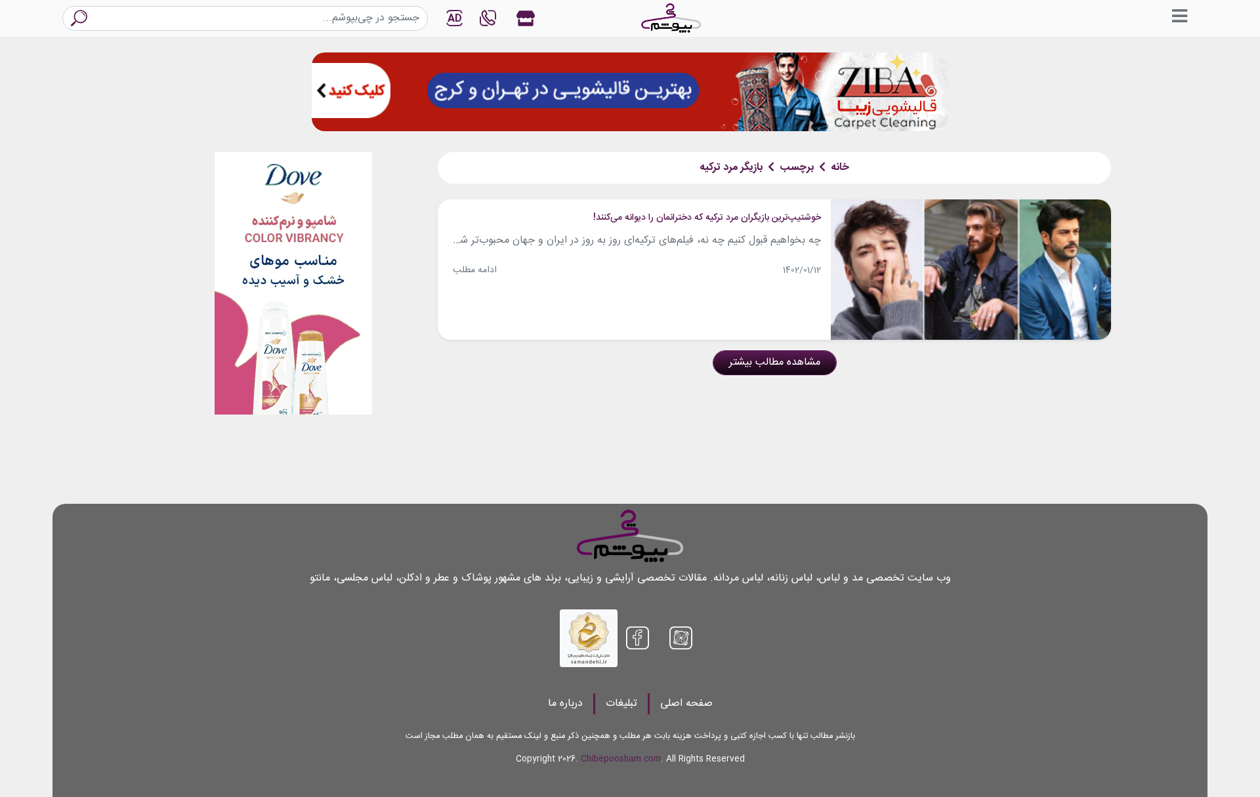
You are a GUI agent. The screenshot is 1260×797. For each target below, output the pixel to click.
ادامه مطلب (475, 270)
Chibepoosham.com (621, 759)
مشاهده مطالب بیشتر (774, 362)
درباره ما (565, 703)
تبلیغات (621, 703)
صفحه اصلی (686, 703)
